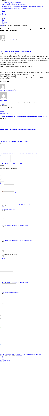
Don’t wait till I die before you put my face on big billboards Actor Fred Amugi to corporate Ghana (16, 204)
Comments (3, 195)
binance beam (3, 258)
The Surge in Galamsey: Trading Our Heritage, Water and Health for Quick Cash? (11, 2)
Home (0, 25)
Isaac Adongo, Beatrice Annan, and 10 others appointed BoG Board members (14, 163)
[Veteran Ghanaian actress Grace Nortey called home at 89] (9, 291)
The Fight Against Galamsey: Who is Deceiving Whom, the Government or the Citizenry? (15, 248)
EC (5, 354)
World (3, 23)
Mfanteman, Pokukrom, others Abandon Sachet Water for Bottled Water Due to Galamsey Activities (14, 4)
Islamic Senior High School (39, 53)
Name (1, 175)
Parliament (9, 83)
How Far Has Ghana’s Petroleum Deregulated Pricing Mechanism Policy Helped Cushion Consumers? (14, 8)
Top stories (3, 25)
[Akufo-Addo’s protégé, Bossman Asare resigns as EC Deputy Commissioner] (4, 139)
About (2, 357)
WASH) (35, 354)
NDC (21, 354)
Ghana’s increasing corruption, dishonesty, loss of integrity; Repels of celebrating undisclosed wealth (18, 153)
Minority (15, 354)
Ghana (13, 354)
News (2, 19)
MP (18, 354)
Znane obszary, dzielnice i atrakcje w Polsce (8, 209)
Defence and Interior (5, 83)
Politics (3, 21)
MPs (19, 354)
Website (1, 178)
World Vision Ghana (39, 354)
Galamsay (9, 354)
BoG (0, 354)
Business (3, 20)
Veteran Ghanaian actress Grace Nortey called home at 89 (8, 3)
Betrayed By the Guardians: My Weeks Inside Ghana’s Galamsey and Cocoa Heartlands (15, 225)
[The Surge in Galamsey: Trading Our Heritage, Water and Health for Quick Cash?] (7, 326)
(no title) (3, 206)
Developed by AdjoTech (19, 355)
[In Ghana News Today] (3, 14)
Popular (2, 194)
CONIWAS (3, 354)
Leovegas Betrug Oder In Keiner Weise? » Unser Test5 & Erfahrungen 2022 (13, 197)
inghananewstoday (8, 39)
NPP (23, 354)
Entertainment (4, 22)
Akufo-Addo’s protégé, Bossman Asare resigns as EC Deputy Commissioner (14, 141)
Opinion (4, 18)
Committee (1, 83)
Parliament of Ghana (32, 354)
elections (7, 354)
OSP (24, 354)
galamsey (10, 354)
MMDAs (17, 354)
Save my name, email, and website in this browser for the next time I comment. (10, 179)
